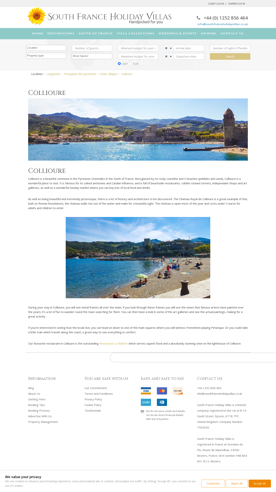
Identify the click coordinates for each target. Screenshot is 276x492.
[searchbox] (46, 48)
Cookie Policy (92, 405)
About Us (34, 393)
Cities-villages (109, 74)
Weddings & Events (177, 34)
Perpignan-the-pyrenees (80, 74)
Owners (208, 34)
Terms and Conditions (98, 393)
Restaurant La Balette (113, 343)
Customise (213, 483)
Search (230, 56)
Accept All (260, 483)
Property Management (43, 422)
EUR (136, 64)
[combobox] (46, 48)
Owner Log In (236, 3)
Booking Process (39, 410)
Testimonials (92, 410)
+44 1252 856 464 (209, 388)
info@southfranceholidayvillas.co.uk (223, 24)
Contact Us (232, 34)
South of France (96, 34)
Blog (31, 388)
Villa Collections (136, 34)
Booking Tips (36, 405)
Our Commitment (95, 388)
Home (37, 34)
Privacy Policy (93, 399)
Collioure (126, 74)
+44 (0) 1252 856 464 (226, 17)
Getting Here (36, 399)
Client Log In (216, 3)
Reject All (236, 483)
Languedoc (54, 74)
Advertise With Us (40, 416)
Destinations (61, 34)
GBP (125, 64)
